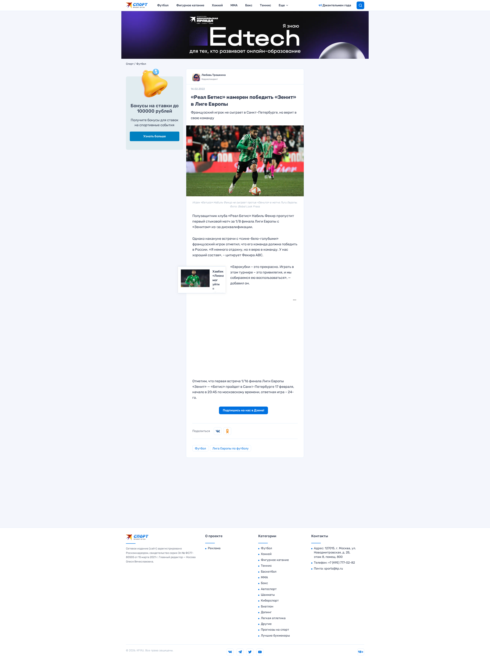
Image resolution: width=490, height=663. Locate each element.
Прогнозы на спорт (275, 629)
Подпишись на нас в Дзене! (243, 410)
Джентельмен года (337, 5)
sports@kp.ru (333, 568)
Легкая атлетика (273, 618)
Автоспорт (269, 589)
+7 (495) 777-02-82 (341, 562)
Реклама (214, 548)
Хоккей (217, 5)
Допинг (266, 612)
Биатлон (267, 606)
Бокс (248, 5)
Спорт (130, 63)
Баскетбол (268, 571)
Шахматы (268, 595)
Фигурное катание (190, 5)
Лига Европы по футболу (230, 448)
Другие (266, 624)
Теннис (265, 5)
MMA (234, 5)
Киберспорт (270, 600)
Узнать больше (154, 136)
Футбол (163, 5)
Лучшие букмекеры (275, 635)
